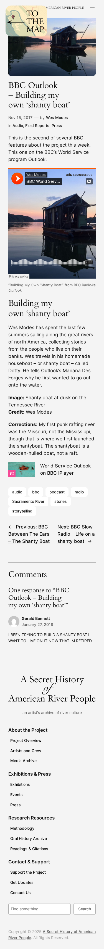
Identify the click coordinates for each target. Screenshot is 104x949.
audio (17, 492)
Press (57, 125)
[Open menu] (92, 9)
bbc (35, 492)
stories (60, 501)
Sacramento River (28, 501)
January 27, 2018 (37, 624)
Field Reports (37, 125)
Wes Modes (57, 117)
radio (79, 492)
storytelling (22, 511)
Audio (17, 125)
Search (84, 908)
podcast (57, 492)
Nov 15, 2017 (20, 117)
